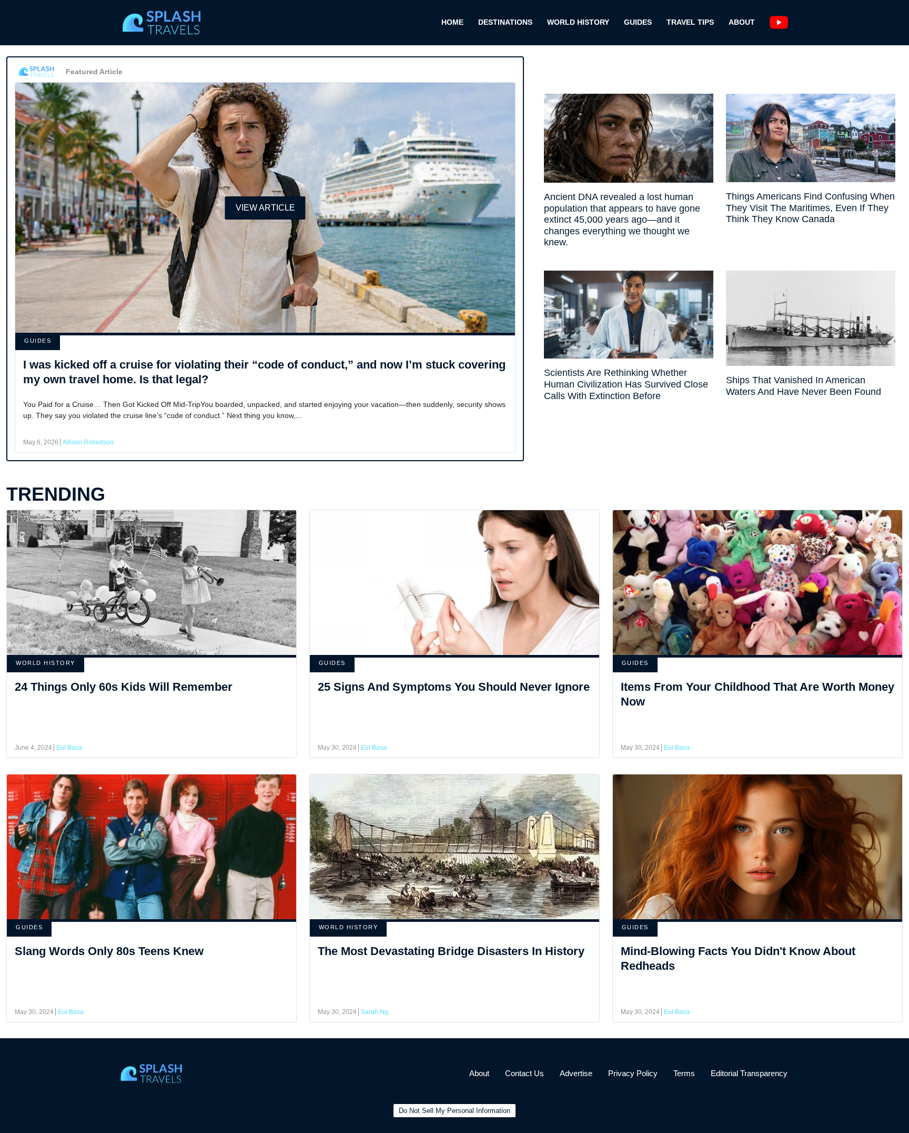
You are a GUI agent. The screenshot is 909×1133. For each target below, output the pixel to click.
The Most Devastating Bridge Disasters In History (451, 951)
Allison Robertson (88, 442)
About (479, 1073)
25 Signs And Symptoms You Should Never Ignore (454, 686)
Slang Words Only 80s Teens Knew (109, 951)
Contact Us (524, 1073)
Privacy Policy (633, 1073)
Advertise (576, 1073)
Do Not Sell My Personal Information (454, 1111)
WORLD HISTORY (578, 22)
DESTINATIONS (505, 22)
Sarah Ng (374, 1012)
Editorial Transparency (749, 1073)
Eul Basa (69, 747)
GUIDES (638, 22)
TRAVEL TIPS (690, 22)
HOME (452, 22)
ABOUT (742, 22)
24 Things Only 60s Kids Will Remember (124, 686)
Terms (684, 1073)
